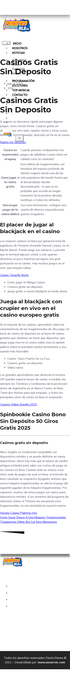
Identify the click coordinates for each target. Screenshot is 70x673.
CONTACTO (19, 95)
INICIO (17, 43)
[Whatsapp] (46, 541)
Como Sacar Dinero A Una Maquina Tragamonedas (33, 517)
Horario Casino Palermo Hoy (18, 513)
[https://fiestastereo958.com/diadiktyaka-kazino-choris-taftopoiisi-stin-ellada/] (12, 122)
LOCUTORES (20, 85)
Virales (16, 73)
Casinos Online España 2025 (18, 404)
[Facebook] (24, 541)
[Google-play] (6, 6)
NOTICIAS (18, 53)
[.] (12, 118)
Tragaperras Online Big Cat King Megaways (28, 522)
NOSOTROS (19, 48)
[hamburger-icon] (6, 43)
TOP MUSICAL (21, 90)
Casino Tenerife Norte (14, 275)
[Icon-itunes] (28, 6)
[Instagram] (35, 541)
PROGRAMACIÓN (23, 81)
